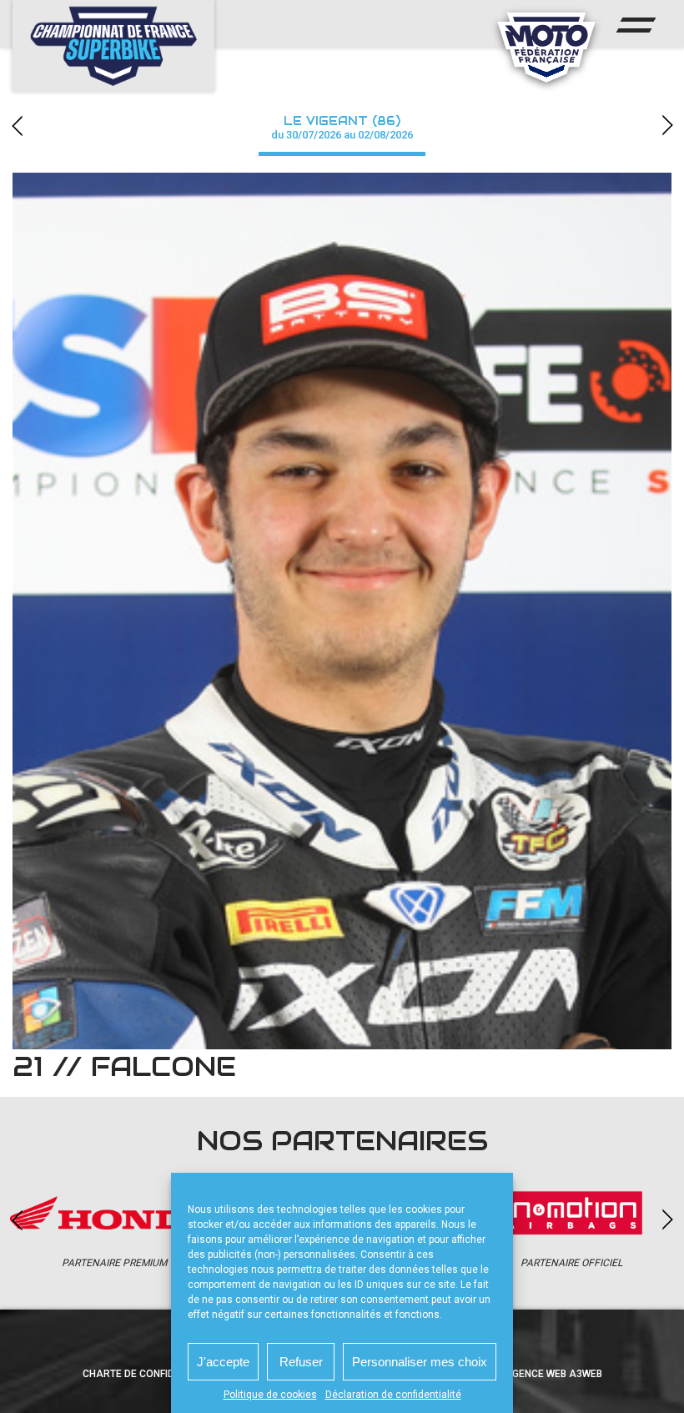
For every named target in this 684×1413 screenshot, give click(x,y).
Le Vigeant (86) (342, 127)
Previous (16, 125)
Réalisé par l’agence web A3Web (517, 1374)
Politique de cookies (270, 1394)
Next (667, 125)
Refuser (301, 1362)
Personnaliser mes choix (419, 1362)
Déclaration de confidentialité (393, 1394)
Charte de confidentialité (152, 1374)
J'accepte (223, 1362)
